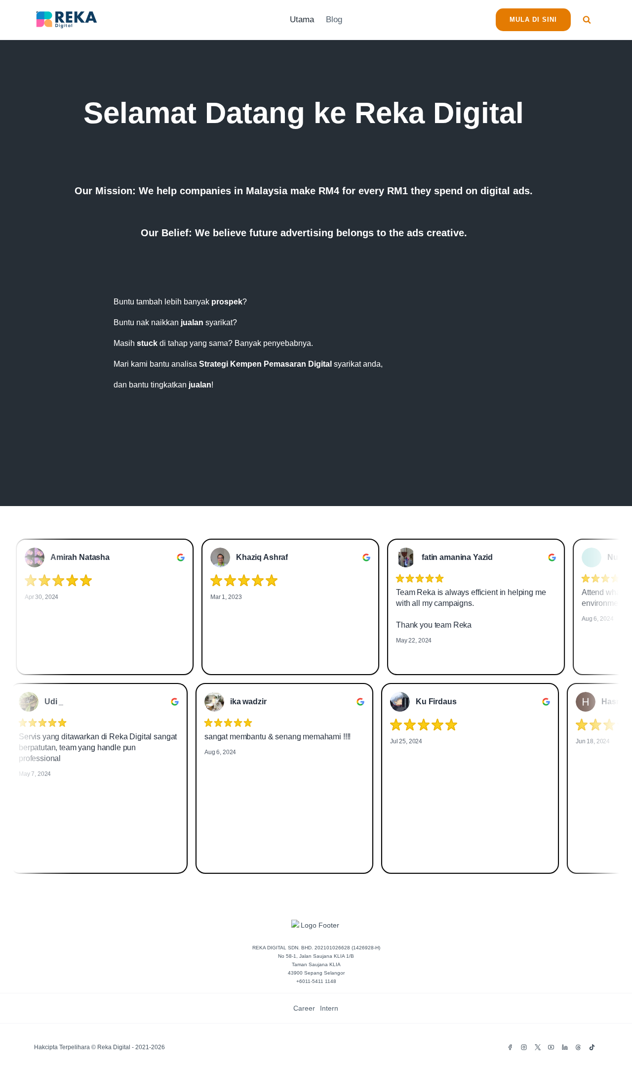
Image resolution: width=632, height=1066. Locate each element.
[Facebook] (510, 1047)
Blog (334, 19)
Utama (302, 19)
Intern (329, 1008)
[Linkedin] (565, 1047)
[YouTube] (551, 1047)
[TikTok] (592, 1047)
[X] (538, 1047)
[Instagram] (524, 1047)
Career (304, 1008)
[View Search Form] (587, 20)
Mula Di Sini (533, 19)
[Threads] (578, 1047)
